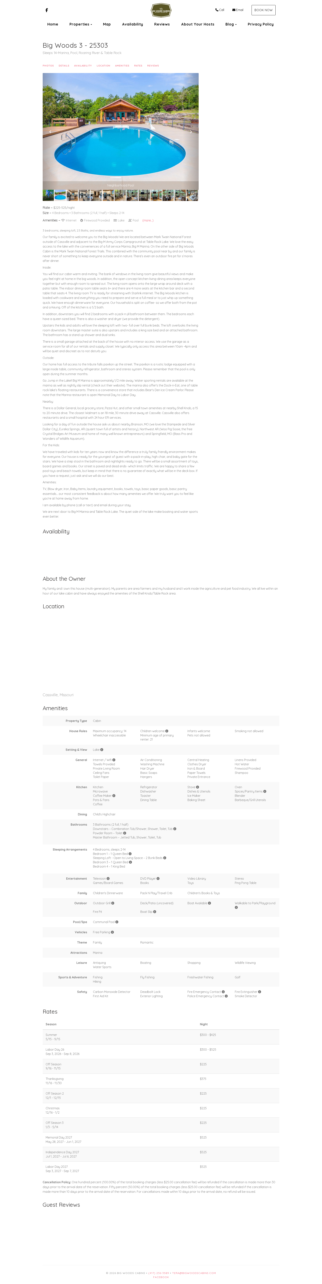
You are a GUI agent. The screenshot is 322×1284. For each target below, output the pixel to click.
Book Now (264, 10)
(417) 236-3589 (158, 1273)
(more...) (148, 220)
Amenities (122, 65)
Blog (229, 24)
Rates (138, 65)
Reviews (162, 24)
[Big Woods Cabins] (160, 10)
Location (103, 65)
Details (64, 65)
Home (52, 24)
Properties (79, 24)
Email (239, 10)
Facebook (161, 1277)
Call (221, 10)
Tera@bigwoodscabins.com (194, 1273)
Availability (132, 24)
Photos (48, 65)
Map (107, 24)
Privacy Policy (261, 24)
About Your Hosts (197, 24)
